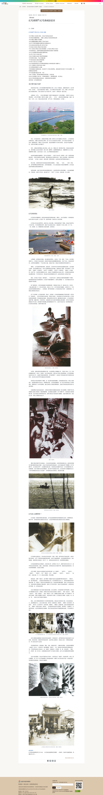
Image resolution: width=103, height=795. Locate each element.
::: (8, 2)
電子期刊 (24, 6)
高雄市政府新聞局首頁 (78, 785)
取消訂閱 (58, 787)
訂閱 (54, 787)
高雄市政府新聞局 (24, 781)
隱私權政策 (20, 784)
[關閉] (102, 1)
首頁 (20, 6)
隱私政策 (67, 791)
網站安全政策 (26, 784)
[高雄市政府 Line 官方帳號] (84, 3)
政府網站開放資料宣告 (34, 784)
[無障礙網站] (77, 791)
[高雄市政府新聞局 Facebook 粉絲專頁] (82, 3)
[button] (100, 3)
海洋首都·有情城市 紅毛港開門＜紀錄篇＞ (34, 6)
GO (55, 0)
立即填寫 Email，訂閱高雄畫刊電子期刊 (59, 782)
